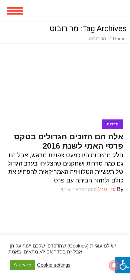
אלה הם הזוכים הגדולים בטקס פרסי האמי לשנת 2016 (68, 141)
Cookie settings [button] (54, 265)
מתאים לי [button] (22, 264)
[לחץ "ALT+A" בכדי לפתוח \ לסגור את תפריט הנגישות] (122, 265)
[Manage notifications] (114, 265)
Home (119, 38)
